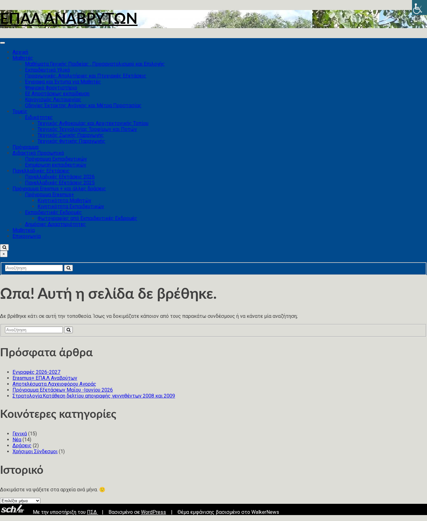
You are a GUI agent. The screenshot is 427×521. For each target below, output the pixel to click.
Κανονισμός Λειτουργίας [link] (53, 100)
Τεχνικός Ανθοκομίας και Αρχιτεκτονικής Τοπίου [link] (93, 123)
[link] (419, 7)
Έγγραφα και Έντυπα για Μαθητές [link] (63, 82)
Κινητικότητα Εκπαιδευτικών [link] (71, 206)
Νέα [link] (17, 440)
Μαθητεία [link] (24, 230)
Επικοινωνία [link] (27, 236)
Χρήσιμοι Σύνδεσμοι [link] (35, 451)
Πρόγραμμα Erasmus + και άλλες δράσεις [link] (59, 189)
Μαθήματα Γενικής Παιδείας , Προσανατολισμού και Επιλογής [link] (95, 64)
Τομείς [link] (20, 111)
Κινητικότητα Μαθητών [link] (64, 200)
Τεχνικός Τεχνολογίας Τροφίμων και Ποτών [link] (87, 129)
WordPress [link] (153, 512)
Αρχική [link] (20, 52)
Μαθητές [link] (23, 58)
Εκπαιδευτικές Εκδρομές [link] (53, 212)
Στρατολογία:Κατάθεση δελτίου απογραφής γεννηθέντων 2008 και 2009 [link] (94, 396)
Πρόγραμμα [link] (25, 147)
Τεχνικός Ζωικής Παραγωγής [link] (71, 135)
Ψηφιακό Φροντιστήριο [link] (51, 88)
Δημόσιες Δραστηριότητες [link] (55, 224)
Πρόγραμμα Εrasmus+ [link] (49, 195)
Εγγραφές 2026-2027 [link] (36, 372)
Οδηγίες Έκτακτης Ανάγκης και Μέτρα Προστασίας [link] (83, 105)
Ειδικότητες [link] (39, 117)
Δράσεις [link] (22, 445)
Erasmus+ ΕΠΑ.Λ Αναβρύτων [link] (45, 378)
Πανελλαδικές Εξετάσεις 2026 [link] (60, 177)
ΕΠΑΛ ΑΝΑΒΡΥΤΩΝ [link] (69, 19)
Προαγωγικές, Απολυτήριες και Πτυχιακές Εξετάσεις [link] (85, 76)
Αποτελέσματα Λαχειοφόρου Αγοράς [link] (54, 384)
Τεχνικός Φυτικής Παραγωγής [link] (71, 141)
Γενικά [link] (20, 434)
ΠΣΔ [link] (92, 512)
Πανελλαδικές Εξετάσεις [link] (41, 171)
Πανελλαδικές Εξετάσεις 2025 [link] (60, 183)
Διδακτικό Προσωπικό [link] (38, 153)
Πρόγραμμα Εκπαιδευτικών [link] (56, 159)
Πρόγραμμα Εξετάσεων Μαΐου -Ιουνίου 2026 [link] (63, 390)
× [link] (4, 254)
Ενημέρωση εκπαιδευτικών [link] (55, 165)
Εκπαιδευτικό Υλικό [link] (47, 70)
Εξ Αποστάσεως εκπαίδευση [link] (57, 94)
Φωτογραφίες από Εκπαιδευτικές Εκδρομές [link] (87, 218)
